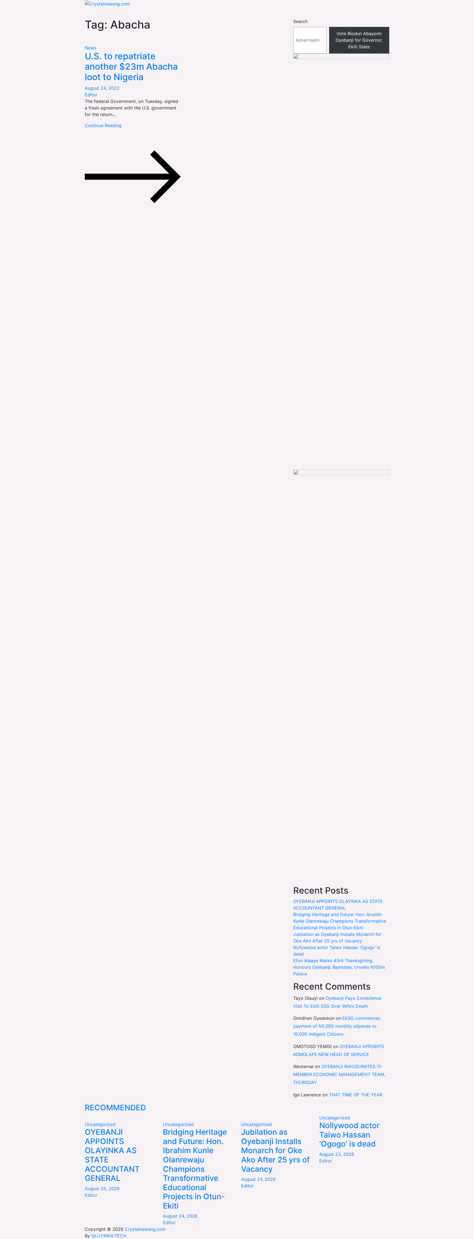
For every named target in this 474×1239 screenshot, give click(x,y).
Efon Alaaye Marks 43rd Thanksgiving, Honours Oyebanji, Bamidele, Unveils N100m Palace (339, 967)
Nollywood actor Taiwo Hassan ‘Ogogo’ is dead (349, 1134)
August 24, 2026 (180, 1216)
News (90, 47)
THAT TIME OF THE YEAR (355, 1094)
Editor (91, 94)
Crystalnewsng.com (145, 1229)
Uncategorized (100, 1124)
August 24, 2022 (102, 88)
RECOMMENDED (115, 1107)
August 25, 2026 (102, 1188)
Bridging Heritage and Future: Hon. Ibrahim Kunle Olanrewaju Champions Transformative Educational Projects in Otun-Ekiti (339, 921)
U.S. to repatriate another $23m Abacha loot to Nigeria (131, 67)
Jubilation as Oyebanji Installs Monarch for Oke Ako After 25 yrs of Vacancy (275, 1150)
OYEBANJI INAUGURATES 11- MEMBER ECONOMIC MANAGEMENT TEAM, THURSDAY (339, 1074)
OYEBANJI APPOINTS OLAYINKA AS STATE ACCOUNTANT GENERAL (112, 1155)
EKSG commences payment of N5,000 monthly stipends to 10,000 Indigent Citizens (336, 1026)
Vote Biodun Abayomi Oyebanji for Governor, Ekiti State (359, 40)
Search (300, 21)
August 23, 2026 (336, 1154)
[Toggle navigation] (82, 14)
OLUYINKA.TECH (108, 1235)
